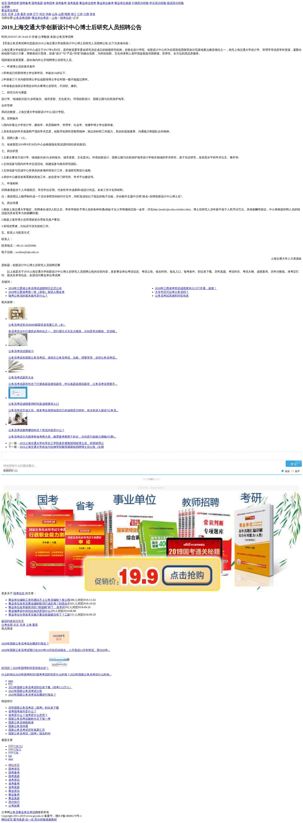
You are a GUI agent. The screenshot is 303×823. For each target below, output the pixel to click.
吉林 (29, 14)
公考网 (5, 6)
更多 (92, 14)
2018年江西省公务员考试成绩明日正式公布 (35, 288)
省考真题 (73, 3)
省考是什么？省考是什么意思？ (28, 715)
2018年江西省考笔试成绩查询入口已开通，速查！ (186, 288)
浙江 (73, 14)
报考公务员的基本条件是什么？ (28, 295)
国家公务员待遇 (18, 726)
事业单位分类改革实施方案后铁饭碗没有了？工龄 (39, 614)
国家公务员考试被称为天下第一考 (29, 718)
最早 (297, 471)
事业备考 (14, 794)
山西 (61, 14)
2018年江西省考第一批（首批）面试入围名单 (36, 291)
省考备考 (61, 3)
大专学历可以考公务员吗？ (172, 291)
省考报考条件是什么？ (22, 711)
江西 (86, 14)
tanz (10, 680)
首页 (4, 3)
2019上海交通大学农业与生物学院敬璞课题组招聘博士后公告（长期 (62, 446)
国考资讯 (14, 768)
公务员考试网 (21, 17)
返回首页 (18, 621)
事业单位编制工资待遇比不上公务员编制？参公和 (39, 599)
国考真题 (37, 3)
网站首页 (14, 765)
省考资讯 (14, 779)
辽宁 (36, 14)
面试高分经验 (175, 3)
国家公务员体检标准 (21, 722)
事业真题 (14, 798)
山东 (55, 14)
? (10, 683)
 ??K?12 (15, 746)
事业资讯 (14, 790)
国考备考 (25, 3)
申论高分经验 (157, 3)
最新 (287, 471)
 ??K (13, 752)
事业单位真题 (122, 3)
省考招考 (49, 3)
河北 (42, 14)
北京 (4, 14)
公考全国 (7, 624)
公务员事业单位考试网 (24, 812)
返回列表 (7, 621)
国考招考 (13, 3)
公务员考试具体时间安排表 (172, 295)
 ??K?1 (14, 749)
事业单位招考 (87, 3)
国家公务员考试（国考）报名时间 (29, 733)
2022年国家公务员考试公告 (25, 691)
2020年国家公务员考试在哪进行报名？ (32, 694)
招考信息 (65, 17)
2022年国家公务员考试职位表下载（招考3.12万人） (40, 687)
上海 (17, 14)
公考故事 (14, 805)
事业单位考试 (9, 10)
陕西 (67, 14)
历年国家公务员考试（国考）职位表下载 (33, 707)
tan (10, 755)
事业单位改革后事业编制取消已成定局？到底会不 (39, 603)
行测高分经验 (140, 3)
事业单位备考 (105, 3)
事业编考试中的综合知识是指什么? (30, 610)
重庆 (23, 14)
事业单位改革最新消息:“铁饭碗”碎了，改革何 (36, 607)
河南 (48, 14)
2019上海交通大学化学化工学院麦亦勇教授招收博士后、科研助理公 (62, 443)
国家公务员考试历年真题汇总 (26, 729)
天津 (10, 14)
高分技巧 (14, 802)
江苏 (80, 14)
